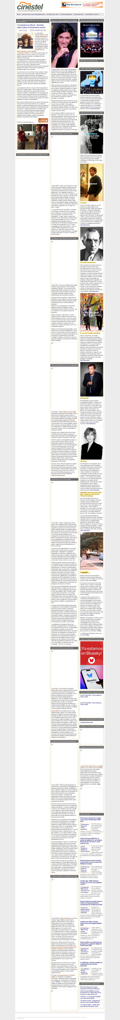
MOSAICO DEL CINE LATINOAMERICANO (33, 14)
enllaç (94, 580)
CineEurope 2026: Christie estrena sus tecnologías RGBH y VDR (91, 923)
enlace (58, 981)
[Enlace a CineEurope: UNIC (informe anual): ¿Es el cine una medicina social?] (85, 889)
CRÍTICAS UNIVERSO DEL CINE (30, 20)
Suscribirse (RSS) (20, 1018)
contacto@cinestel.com (65, 1017)
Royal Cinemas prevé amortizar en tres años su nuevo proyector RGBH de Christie (91, 862)
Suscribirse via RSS (91, 14)
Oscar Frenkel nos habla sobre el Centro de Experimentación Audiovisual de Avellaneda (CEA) (91, 903)
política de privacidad (82, 1017)
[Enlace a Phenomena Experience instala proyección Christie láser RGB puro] (85, 826)
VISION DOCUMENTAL (66, 14)
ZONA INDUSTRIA (79, 14)
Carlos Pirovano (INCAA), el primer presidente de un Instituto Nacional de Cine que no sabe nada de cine (91, 841)
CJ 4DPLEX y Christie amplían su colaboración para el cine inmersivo (91, 964)
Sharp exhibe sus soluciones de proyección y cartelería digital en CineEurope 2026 (91, 943)
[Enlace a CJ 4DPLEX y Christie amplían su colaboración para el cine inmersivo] (85, 971)
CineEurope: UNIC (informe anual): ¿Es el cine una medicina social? (91, 882)
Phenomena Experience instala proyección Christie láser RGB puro (90, 819)
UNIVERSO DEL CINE (52, 14)
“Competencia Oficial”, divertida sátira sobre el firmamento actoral (31, 26)
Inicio (18, 14)
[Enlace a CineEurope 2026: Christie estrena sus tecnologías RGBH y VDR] (85, 930)
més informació (95, 108)
